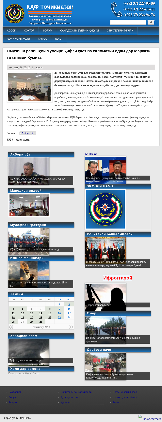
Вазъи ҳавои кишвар (125, 392)
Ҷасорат (66, 402)
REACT (59, 38)
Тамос (116, 402)
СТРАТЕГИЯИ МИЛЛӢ (120, 30)
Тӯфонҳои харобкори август (26, 360)
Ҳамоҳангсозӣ (69, 397)
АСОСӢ (11, 30)
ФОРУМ (47, 30)
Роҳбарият (15, 392)
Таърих (13, 402)
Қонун (12, 397)
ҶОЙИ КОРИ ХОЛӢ (18, 38)
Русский (66, 7)
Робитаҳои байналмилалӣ (76, 392)
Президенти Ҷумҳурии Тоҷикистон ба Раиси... (113, 178)
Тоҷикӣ (55, 7)
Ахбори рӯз (28, 133)
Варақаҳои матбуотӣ (125, 397)
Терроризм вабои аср (98, 305)
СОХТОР (29, 30)
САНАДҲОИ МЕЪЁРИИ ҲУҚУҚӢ (79, 30)
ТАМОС (42, 38)
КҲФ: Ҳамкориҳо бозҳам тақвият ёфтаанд (34, 249)
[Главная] (14, 22)
